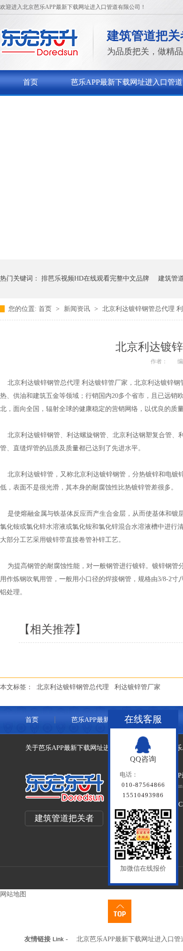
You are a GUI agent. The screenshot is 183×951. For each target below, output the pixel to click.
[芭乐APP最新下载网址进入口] (39, 54)
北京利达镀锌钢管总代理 (73, 687)
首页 (30, 82)
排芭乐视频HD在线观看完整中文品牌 (95, 278)
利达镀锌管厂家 (137, 687)
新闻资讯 (78, 308)
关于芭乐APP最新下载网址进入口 (79, 106)
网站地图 (13, 894)
